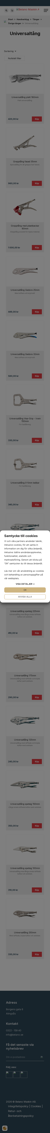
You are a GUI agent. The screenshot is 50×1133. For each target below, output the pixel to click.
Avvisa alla (25, 596)
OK (25, 590)
